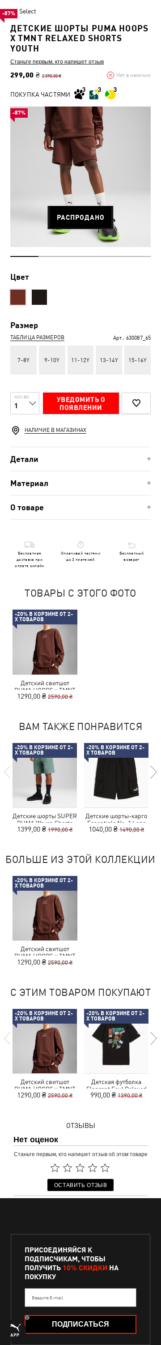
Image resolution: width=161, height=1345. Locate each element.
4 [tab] (108, 256)
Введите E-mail (47, 1297)
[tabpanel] (80, 177)
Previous (8, 772)
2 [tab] (52, 256)
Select (27, 11)
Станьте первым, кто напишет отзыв (57, 61)
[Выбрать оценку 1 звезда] (55, 1168)
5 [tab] (137, 256)
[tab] (80, 459)
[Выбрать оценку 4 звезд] (92, 1168)
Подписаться (80, 1324)
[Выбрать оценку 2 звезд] (67, 1168)
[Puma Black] (39, 297)
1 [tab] (24, 256)
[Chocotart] (17, 297)
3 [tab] (81, 256)
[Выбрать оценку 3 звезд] (80, 1168)
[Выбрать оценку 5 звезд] (105, 1168)
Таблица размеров (37, 337)
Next (153, 772)
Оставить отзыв (80, 1184)
